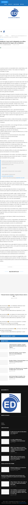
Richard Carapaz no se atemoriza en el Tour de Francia (18, 468)
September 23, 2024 (20, 317)
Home (1, 35)
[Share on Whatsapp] (19, 267)
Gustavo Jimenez (22, 503)
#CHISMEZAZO (11, 328)
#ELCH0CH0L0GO (4, 328)
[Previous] (9, 2)
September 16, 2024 (20, 324)
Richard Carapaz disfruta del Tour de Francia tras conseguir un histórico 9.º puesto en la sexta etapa (13, 476)
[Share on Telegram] (20, 267)
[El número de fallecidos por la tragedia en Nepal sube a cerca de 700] (4, 370)
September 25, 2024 (20, 310)
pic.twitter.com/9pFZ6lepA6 (6, 330)
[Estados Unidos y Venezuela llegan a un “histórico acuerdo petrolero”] (4, 362)
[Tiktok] (24, 31)
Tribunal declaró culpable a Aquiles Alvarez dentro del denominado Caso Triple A (17, 346)
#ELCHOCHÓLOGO (4, 305)
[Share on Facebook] (15, 267)
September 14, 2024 (20, 331)
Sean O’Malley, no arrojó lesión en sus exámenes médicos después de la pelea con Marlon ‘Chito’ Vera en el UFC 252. (18, 491)
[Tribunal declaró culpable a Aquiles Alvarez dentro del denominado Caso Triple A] (14, 283)
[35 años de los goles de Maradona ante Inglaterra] (5, 433)
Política (6, 35)
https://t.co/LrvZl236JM (13, 323)
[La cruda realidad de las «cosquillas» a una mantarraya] (5, 441)
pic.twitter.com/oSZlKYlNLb (7, 176)
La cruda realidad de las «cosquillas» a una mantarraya (17, 440)
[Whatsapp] (23, 31)
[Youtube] (20, 31)
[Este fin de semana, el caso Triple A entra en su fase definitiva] (4, 354)
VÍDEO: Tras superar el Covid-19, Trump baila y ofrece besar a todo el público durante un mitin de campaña (18, 449)
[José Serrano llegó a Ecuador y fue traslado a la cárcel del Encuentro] (4, 378)
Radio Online (16, 4)
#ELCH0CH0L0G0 (3, 314)
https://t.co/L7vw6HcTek (20, 316)
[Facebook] (16, 31)
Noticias (22, 4)
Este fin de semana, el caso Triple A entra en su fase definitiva (17, 353)
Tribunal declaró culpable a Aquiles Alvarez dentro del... (14, 295)
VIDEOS (5, 4)
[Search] (26, 31)
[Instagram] (19, 31)
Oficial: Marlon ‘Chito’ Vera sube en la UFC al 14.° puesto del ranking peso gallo (18, 483)
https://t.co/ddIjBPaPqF (5, 309)
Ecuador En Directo (7, 44)
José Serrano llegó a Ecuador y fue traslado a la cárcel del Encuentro (17, 377)
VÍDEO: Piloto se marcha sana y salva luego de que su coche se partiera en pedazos (17, 458)
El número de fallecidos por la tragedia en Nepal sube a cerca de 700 (18, 369)
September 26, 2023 (20, 177)
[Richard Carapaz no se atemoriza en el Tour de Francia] (5, 469)
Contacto (10, 4)
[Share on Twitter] (16, 267)
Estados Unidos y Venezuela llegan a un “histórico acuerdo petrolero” (18, 361)
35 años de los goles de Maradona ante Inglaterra (18, 432)
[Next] (11, 2)
